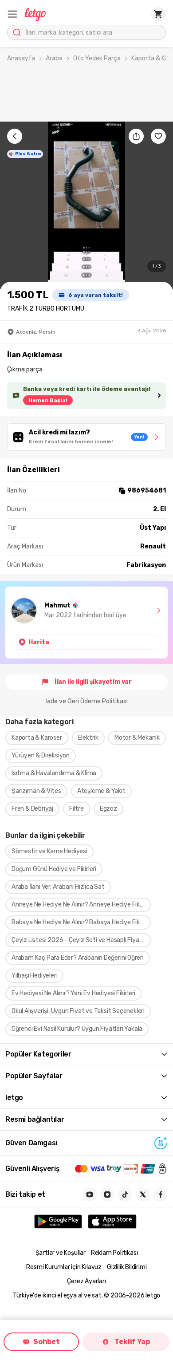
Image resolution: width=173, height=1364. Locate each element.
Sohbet (46, 1341)
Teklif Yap (131, 1341)
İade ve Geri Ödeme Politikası (86, 701)
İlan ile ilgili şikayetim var (93, 682)
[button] (12, 14)
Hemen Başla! (47, 400)
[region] (86, 205)
